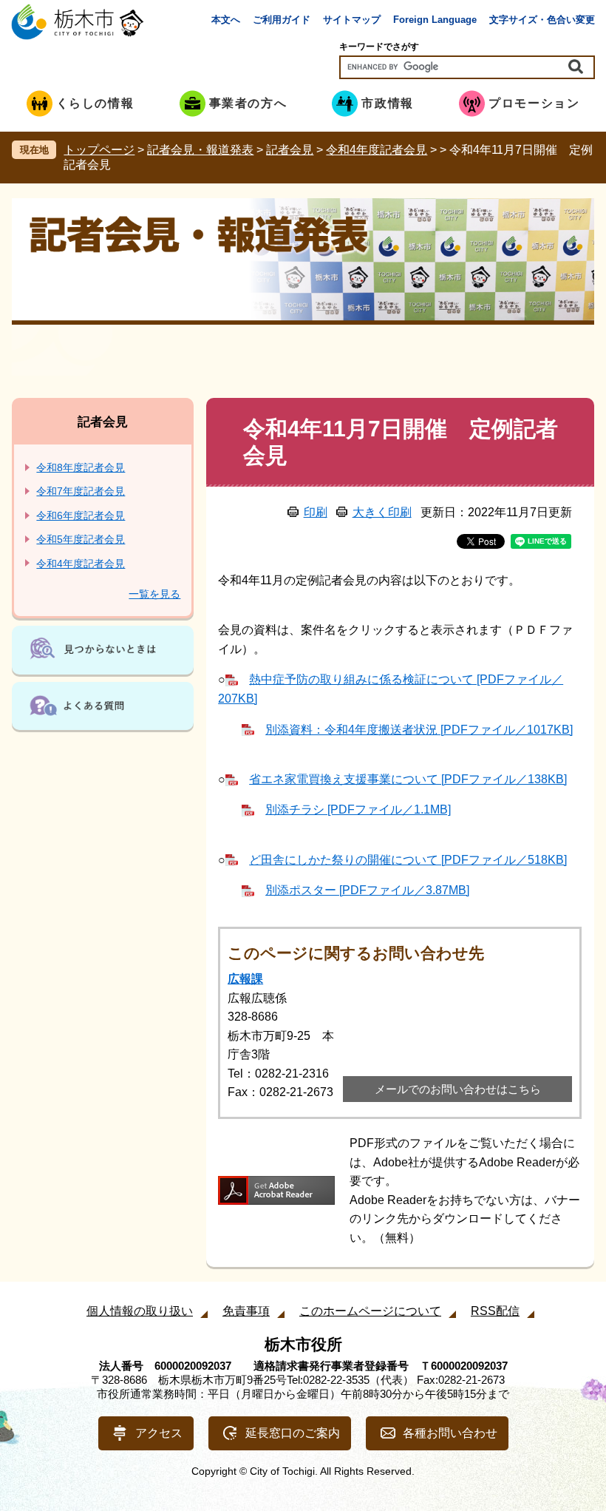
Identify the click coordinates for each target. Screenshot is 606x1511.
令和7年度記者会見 (80, 491)
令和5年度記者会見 (80, 539)
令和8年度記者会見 (80, 467)
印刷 (315, 512)
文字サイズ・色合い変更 (542, 19)
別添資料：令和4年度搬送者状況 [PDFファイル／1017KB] (419, 729)
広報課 (245, 979)
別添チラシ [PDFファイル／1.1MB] (358, 809)
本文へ (225, 19)
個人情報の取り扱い (139, 1311)
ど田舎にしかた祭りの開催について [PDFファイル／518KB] (408, 859)
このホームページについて (370, 1311)
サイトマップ (352, 19)
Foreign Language (435, 19)
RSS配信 (495, 1311)
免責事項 (246, 1311)
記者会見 (289, 149)
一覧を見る (154, 594)
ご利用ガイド (281, 19)
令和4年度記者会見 (376, 149)
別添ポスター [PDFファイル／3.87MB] (367, 890)
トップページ (99, 149)
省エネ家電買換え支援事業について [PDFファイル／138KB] (408, 779)
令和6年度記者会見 (80, 515)
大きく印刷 (382, 512)
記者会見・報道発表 (200, 149)
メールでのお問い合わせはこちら (458, 1089)
